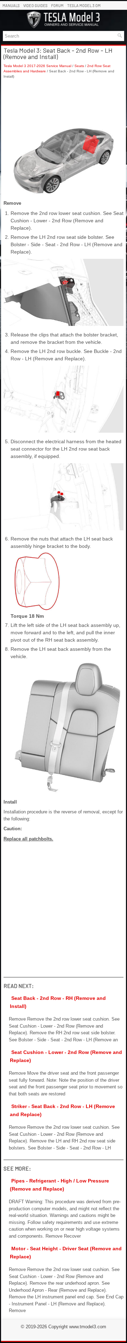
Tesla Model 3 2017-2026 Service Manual (37, 66)
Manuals (11, 5)
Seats (79, 66)
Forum (57, 5)
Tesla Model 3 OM (84, 5)
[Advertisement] (63, 103)
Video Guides (35, 5)
